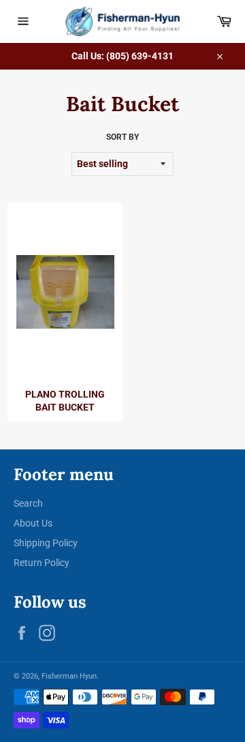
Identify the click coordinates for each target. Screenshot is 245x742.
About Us (33, 523)
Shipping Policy (46, 542)
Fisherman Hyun (69, 676)
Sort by (122, 137)
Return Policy (41, 562)
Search (28, 503)
